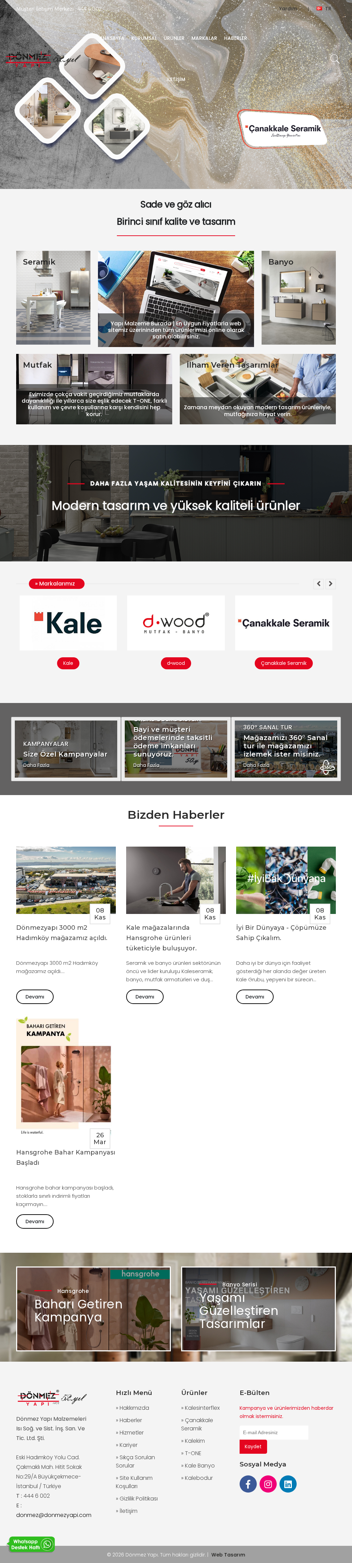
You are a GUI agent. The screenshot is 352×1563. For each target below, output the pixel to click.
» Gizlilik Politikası (137, 1499)
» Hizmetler (130, 1433)
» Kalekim (193, 1441)
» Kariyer (127, 1445)
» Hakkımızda (132, 1408)
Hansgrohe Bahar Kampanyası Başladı (65, 1157)
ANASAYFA (111, 38)
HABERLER (235, 38)
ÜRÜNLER (174, 38)
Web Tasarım (228, 1554)
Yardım (288, 8)
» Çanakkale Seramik (197, 1424)
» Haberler (129, 1420)
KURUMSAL (144, 38)
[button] (319, 584)
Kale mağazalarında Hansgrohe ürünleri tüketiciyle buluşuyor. (161, 938)
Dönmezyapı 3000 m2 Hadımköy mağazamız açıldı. (61, 933)
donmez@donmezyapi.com (53, 1515)
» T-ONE (191, 1453)
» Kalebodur (197, 1478)
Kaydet (253, 1446)
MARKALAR (204, 38)
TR (328, 8)
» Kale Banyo (198, 1466)
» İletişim (127, 1511)
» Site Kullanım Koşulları (134, 1482)
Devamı (34, 996)
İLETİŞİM (176, 79)
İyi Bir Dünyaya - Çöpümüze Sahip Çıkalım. (281, 933)
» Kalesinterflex (200, 1408)
